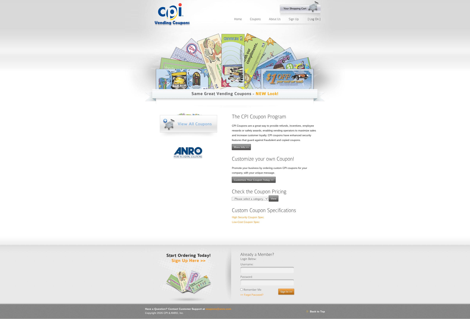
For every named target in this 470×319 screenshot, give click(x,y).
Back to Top (317, 311)
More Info (241, 147)
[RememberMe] (250, 289)
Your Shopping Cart (294, 8)
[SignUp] (294, 19)
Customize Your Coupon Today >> (254, 179)
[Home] (238, 19)
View (273, 198)
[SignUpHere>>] (188, 260)
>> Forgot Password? (251, 294)
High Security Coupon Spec (248, 217)
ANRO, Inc (177, 312)
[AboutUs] (275, 19)
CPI (166, 312)
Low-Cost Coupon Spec (245, 222)
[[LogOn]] (314, 19)
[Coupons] (255, 19)
